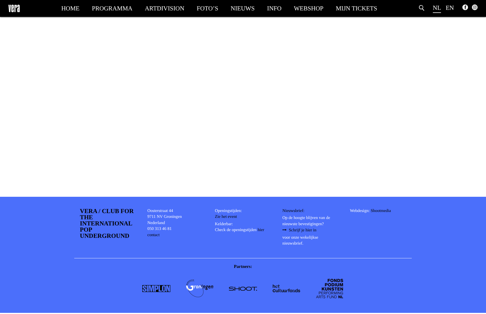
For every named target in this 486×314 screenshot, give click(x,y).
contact (153, 235)
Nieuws (243, 8)
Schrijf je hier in (302, 230)
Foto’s (207, 8)
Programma (112, 8)
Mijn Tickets (356, 8)
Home (70, 8)
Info (274, 8)
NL (437, 7)
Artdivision (164, 8)
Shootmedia (381, 211)
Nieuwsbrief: (293, 211)
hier (261, 230)
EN (450, 7)
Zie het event (226, 216)
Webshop (308, 8)
